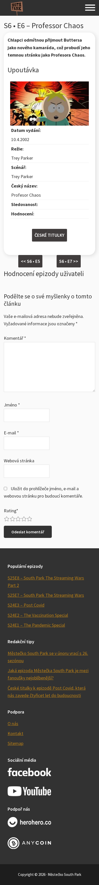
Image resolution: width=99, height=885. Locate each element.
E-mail (11, 433)
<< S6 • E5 (30, 261)
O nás (13, 723)
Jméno (12, 405)
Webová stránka (19, 461)
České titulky (49, 235)
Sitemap (15, 743)
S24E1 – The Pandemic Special (36, 625)
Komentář (15, 338)
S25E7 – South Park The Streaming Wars (46, 595)
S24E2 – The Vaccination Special (38, 615)
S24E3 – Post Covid (26, 605)
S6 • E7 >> (68, 261)
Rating (11, 511)
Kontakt (15, 733)
